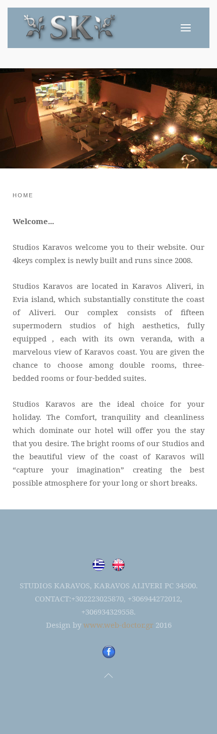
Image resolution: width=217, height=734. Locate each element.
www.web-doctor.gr (118, 625)
